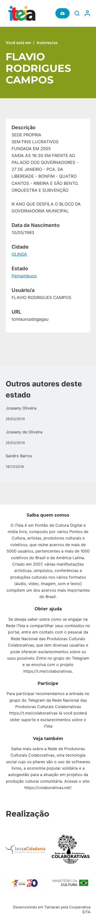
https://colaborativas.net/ (48, 787)
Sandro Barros (19, 455)
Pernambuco (24, 275)
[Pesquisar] (77, 13)
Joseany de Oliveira (24, 431)
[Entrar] (87, 13)
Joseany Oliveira (21, 408)
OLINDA (19, 254)
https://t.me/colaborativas (47, 671)
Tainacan (52, 907)
